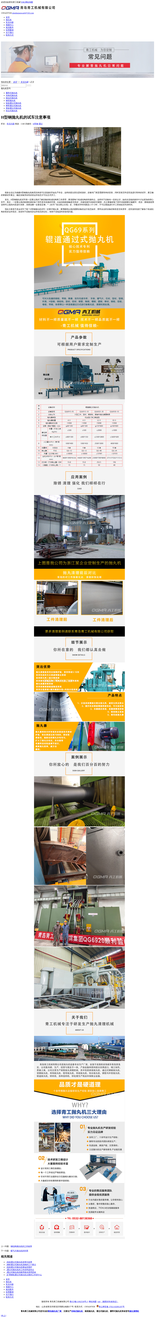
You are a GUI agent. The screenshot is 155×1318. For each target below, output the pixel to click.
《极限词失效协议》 (109, 1302)
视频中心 (10, 25)
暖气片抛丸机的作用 (19, 1251)
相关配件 (10, 27)
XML (23, 2)
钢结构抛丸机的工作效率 (21, 1246)
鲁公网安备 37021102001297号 (111, 1307)
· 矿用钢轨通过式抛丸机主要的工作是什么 (24, 1275)
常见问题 (10, 22)
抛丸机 (9, 20)
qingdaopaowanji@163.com (23, 13)
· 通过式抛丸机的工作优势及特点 (20, 1270)
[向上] (3, 1316)
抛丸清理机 (134, 1311)
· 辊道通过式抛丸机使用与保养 (19, 1262)
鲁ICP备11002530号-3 (79, 1302)
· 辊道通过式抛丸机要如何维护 (19, 1267)
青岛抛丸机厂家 (55, 1311)
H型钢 (35, 124)
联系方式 (10, 35)
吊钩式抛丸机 (77, 1311)
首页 (8, 17)
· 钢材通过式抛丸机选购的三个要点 (21, 1265)
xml (98, 1302)
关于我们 (10, 33)
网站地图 (29, 2)
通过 (41, 124)
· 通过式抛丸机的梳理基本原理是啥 (21, 1272)
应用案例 (10, 30)
